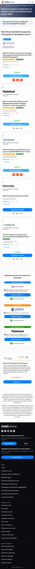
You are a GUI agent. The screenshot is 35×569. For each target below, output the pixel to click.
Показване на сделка (17, 209)
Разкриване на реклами (27, 5)
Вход (26, 443)
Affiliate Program (6, 477)
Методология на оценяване (13, 5)
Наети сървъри (5, 531)
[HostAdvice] (8, 2)
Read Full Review (16, 377)
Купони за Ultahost (6, 559)
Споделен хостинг (6, 515)
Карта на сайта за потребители (10, 474)
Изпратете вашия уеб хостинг (10, 480)
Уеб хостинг (4, 508)
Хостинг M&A (16, 457)
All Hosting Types (6, 505)
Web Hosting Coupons (7, 546)
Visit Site (16, 382)
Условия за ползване (7, 497)
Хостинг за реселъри (7, 534)
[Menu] (32, 2)
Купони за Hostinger (7, 556)
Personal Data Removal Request (10, 490)
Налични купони (17, 299)
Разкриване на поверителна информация (13, 487)
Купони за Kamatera (7, 549)
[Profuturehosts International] (8, 358)
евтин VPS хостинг (6, 525)
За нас (3, 467)
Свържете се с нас (6, 471)
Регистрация (9, 443)
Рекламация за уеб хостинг (9, 484)
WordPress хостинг (6, 512)
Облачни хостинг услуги (8, 528)
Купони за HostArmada (8, 553)
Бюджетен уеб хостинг (8, 518)
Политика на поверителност (9, 494)
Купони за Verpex (6, 562)
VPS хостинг (4, 521)
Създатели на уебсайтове (9, 538)
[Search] (29, 2)
